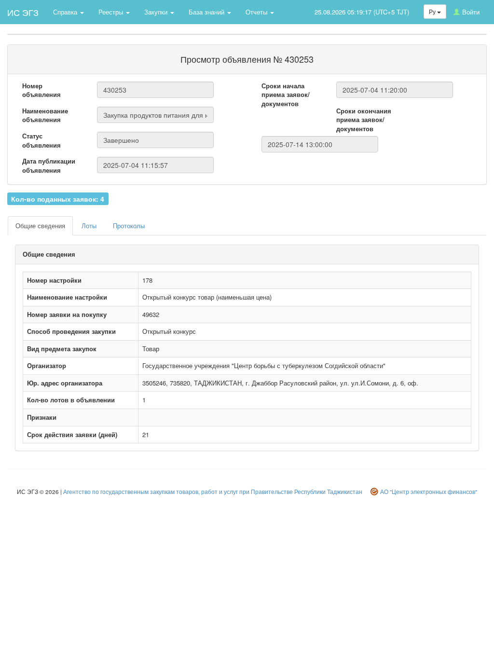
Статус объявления (41, 141)
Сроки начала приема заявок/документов (285, 95)
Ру (433, 11)
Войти (471, 11)
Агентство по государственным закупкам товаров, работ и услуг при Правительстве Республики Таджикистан (212, 491)
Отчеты (257, 11)
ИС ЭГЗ (23, 12)
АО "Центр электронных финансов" (428, 491)
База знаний (207, 11)
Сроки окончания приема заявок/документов (363, 120)
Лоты (89, 225)
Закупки (156, 11)
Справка (66, 11)
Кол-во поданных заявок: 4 (57, 198)
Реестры (111, 11)
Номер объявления (41, 90)
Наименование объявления (45, 115)
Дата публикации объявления (48, 166)
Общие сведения (40, 225)
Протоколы (129, 225)
